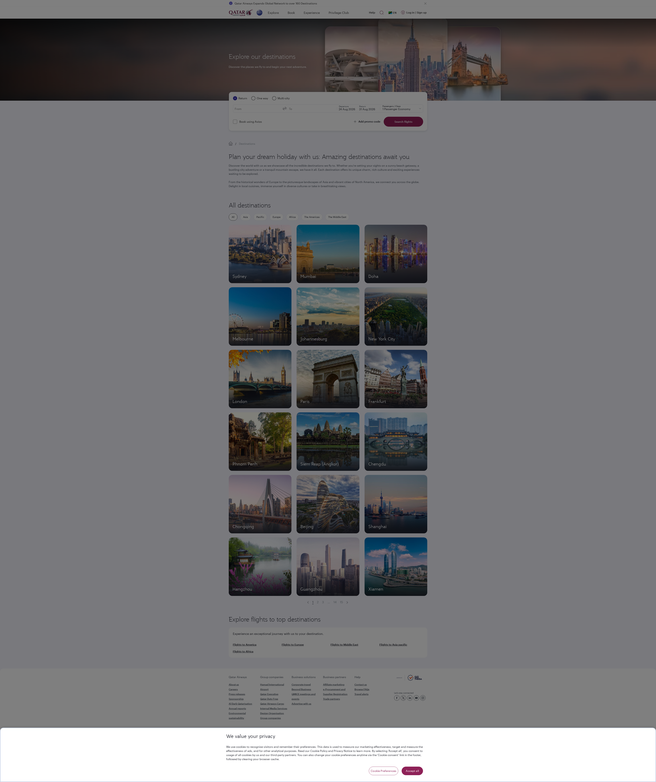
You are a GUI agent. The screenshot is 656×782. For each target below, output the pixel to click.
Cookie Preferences (383, 770)
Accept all (412, 770)
